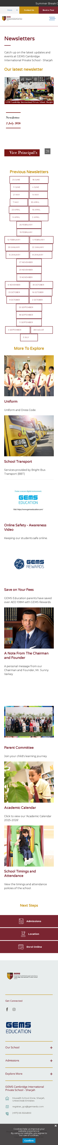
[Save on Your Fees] (29, 564)
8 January (38, 255)
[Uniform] (29, 375)
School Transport (18, 462)
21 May (16, 195)
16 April (36, 210)
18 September (26, 315)
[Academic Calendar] (29, 782)
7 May (16, 202)
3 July (26, 337)
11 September (26, 322)
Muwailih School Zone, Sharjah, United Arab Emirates (28, 1099)
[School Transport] (29, 435)
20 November (26, 270)
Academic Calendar (20, 808)
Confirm (29, 1140)
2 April (36, 217)
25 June (16, 180)
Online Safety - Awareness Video (25, 527)
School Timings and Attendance (20, 873)
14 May (35, 195)
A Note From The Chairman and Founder (26, 655)
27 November (26, 262)
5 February (39, 240)
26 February (26, 225)
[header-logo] (12, 18)
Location (33, 934)
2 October (37, 300)
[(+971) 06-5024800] (7, 1115)
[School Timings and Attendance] (29, 846)
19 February (26, 232)
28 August (39, 330)
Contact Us (29, 10)
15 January (14, 255)
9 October (14, 300)
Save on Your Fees (19, 590)
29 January (14, 247)
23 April (16, 210)
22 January (38, 247)
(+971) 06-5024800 (21, 1113)
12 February (13, 240)
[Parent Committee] (29, 722)
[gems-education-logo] (18, 1028)
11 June (16, 187)
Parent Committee (19, 748)
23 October (14, 292)
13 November (26, 277)
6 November (14, 285)
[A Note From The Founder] (29, 628)
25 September (26, 307)
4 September (14, 330)
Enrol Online (34, 946)
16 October (38, 292)
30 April (35, 202)
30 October (38, 285)
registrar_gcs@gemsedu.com (28, 1106)
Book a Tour (48, 10)
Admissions (33, 921)
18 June (36, 180)
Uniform (11, 402)
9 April (16, 217)
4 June (35, 187)
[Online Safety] (29, 499)
